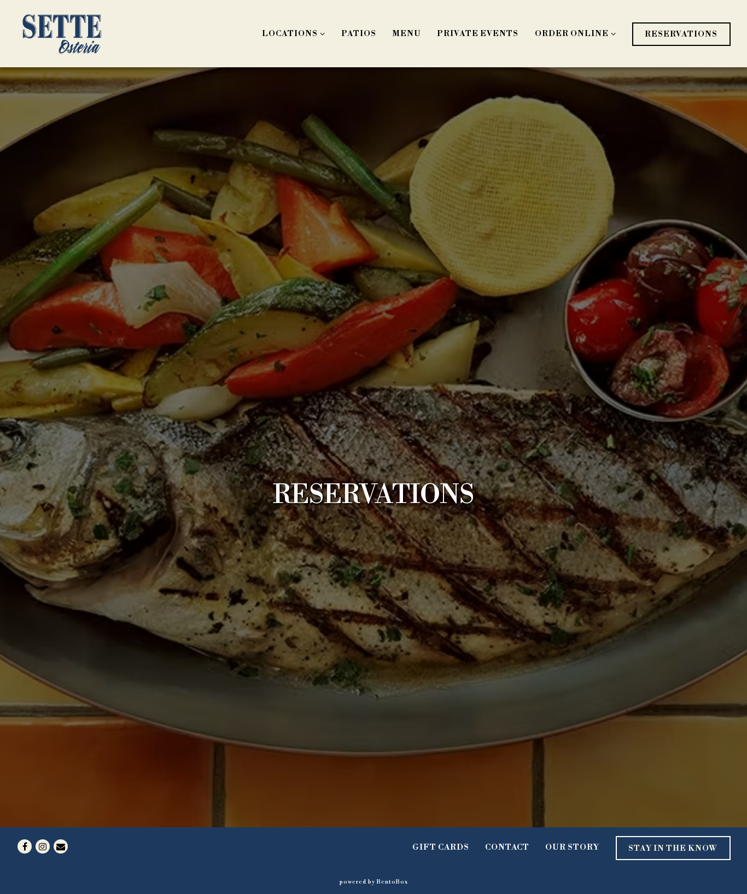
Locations (291, 33)
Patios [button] (358, 34)
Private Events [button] (477, 34)
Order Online (573, 33)
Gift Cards (440, 847)
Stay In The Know (672, 849)
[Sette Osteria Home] (61, 33)
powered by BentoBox (374, 881)
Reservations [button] (681, 34)
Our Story (572, 847)
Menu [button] (406, 34)
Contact (507, 847)
